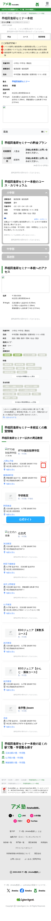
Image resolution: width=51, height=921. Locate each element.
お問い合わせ (15, 859)
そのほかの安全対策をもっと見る (25, 402)
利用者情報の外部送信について (18, 853)
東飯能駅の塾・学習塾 (15, 762)
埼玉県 (10, 13)
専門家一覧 (20, 842)
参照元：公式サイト (40, 219)
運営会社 (37, 853)
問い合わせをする (9, 417)
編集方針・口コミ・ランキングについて (25, 836)
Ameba (15, 890)
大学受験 (37, 815)
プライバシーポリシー (23, 848)
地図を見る (10, 469)
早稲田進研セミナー (21, 81)
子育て (20, 821)
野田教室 (7, 505)
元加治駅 (24, 13)
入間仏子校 (8, 460)
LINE (24, 815)
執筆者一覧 (7, 842)
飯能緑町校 (8, 475)
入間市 (17, 13)
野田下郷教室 (9, 563)
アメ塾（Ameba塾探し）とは (30, 831)
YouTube (34, 821)
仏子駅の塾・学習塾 (14, 757)
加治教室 (7, 543)
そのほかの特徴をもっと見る (25, 376)
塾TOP (4, 13)
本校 (5, 718)
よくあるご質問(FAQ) (33, 859)
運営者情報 (32, 842)
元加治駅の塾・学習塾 (15, 752)
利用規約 (44, 842)
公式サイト (25, 519)
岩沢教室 (7, 642)
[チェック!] (44, 465)
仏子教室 (7, 604)
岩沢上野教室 (9, 584)
